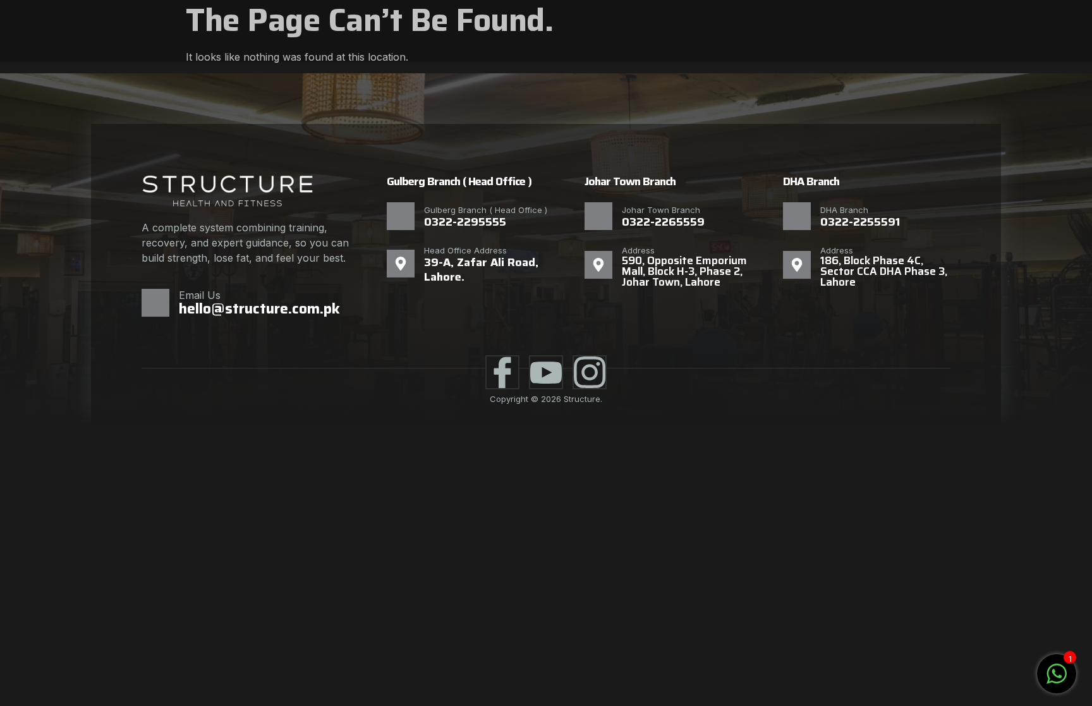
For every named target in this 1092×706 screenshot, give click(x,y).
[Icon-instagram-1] (590, 372)
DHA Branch (844, 210)
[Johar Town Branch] (598, 216)
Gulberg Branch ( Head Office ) (485, 210)
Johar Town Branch (661, 210)
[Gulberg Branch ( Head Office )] (401, 216)
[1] (1056, 680)
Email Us (200, 295)
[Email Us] (155, 303)
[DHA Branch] (797, 216)
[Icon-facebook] (502, 372)
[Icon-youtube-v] (546, 372)
